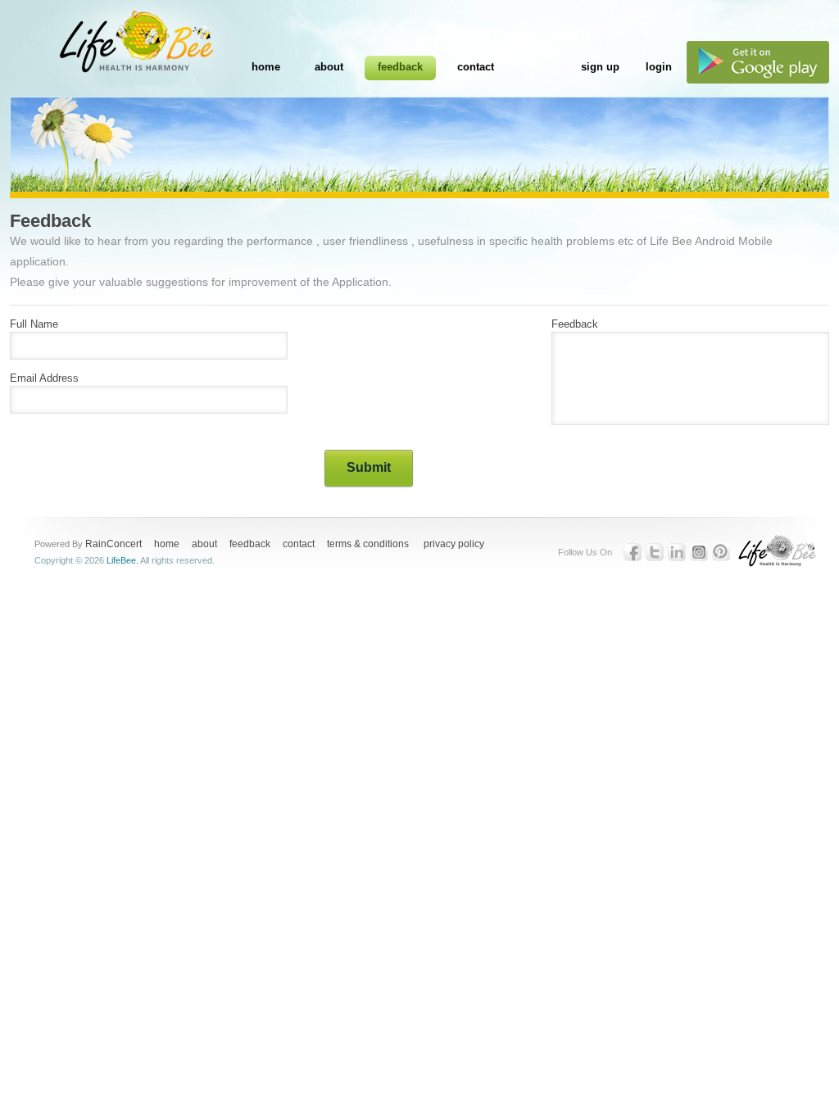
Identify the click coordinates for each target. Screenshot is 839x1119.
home (166, 544)
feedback (249, 544)
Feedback (574, 324)
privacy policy (454, 544)
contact (299, 544)
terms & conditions (368, 544)
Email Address (44, 378)
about (204, 544)
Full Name (34, 324)
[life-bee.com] (105, 51)
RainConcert (113, 544)
